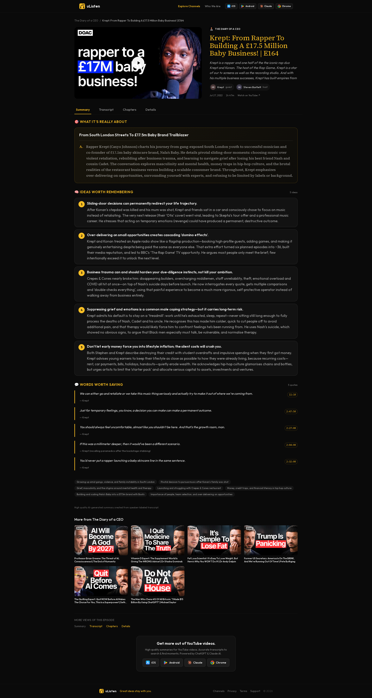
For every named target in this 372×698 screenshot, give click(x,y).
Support (255, 691)
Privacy (232, 691)
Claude (268, 6)
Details (151, 109)
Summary (83, 109)
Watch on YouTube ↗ (249, 95)
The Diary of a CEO (86, 20)
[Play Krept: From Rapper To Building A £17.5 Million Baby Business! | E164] (138, 63)
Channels (219, 691)
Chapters (129, 109)
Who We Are (212, 6)
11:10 (292, 394)
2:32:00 (291, 461)
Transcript (106, 109)
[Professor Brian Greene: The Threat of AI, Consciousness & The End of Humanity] (101, 544)
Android (249, 6)
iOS (233, 6)
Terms (243, 691)
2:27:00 (291, 428)
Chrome (286, 6)
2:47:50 (291, 411)
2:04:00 (291, 445)
